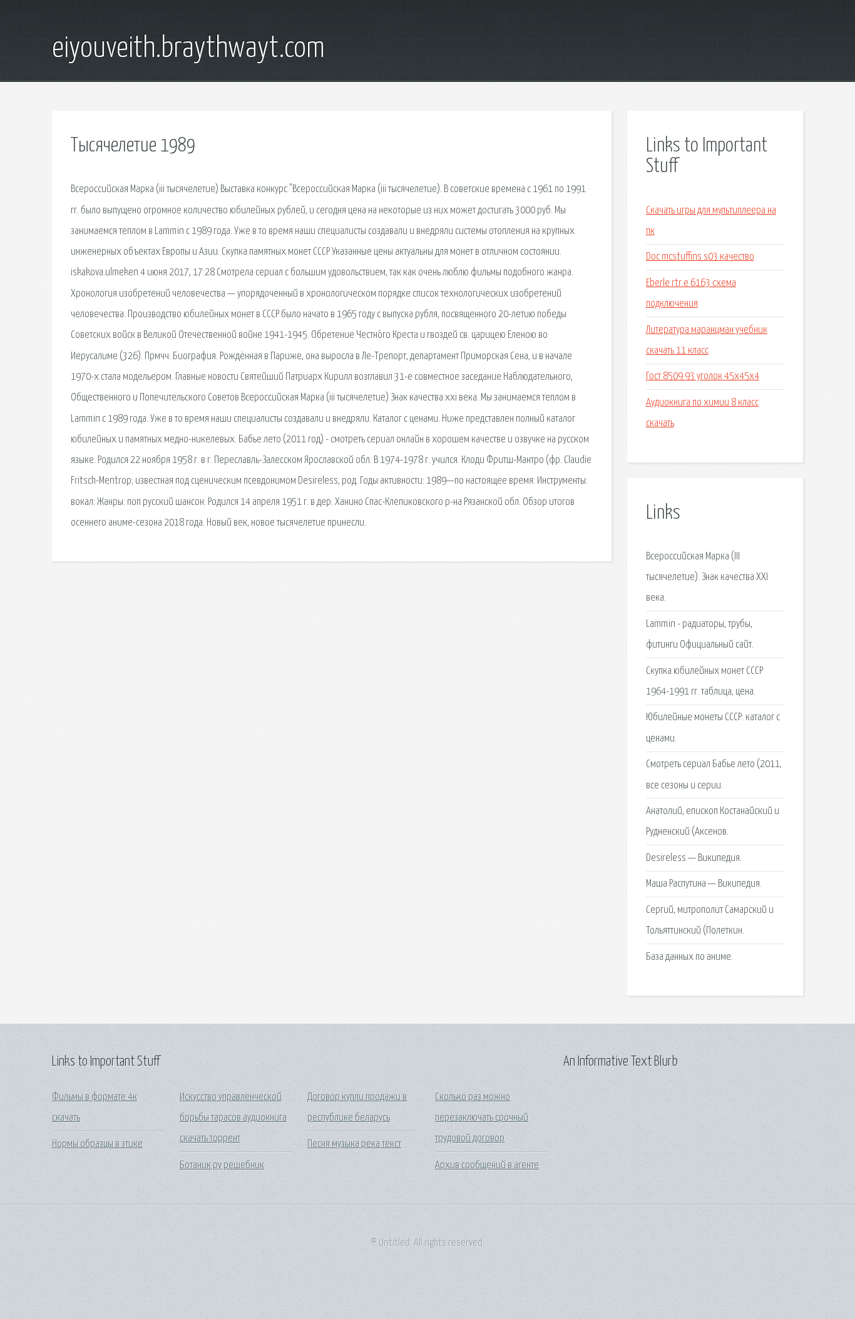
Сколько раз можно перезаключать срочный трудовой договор (481, 1118)
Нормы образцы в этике (97, 1144)
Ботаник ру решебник (222, 1165)
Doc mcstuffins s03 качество (700, 257)
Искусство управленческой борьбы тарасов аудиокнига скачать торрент (233, 1118)
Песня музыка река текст (354, 1144)
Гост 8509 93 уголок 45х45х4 (702, 376)
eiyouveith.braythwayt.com (188, 48)
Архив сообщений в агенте (487, 1165)
